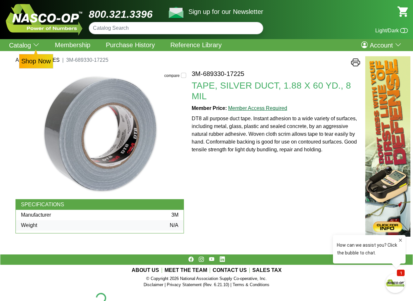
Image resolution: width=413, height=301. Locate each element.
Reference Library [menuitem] (196, 45)
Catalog (21, 45)
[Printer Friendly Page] (355, 64)
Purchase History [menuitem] (130, 45)
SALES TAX (267, 270)
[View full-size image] (101, 134)
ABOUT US (145, 270)
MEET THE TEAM (186, 270)
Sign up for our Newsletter (225, 11)
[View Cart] (403, 11)
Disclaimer (153, 284)
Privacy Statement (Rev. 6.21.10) (198, 284)
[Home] (44, 6)
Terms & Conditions (251, 284)
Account (381, 45)
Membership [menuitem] (72, 45)
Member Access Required (257, 108)
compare (172, 75)
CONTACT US (230, 270)
